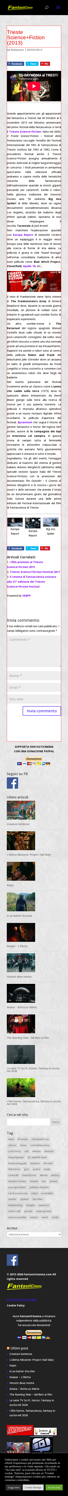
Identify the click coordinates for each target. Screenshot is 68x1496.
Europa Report (23, 235)
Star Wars (37, 1199)
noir (44, 1181)
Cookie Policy (16, 1305)
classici (12, 1145)
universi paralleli (17, 1217)
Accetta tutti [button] (54, 1487)
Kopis (10, 885)
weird (45, 1217)
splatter (24, 1199)
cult (27, 1151)
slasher (12, 1199)
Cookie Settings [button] (33, 1487)
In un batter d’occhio (19, 915)
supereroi (44, 1205)
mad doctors (29, 1175)
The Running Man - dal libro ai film (28, 1038)
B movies (23, 1139)
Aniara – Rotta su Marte (22, 1007)
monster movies (17, 1181)
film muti (48, 1163)
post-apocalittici (17, 1187)
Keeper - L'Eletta (17, 946)
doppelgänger (16, 1157)
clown (23, 1145)
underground (43, 1211)
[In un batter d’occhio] (34, 902)
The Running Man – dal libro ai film (30, 1394)
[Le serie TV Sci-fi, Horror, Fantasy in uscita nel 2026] (34, 1055)
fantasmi (35, 1163)
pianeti (53, 1181)
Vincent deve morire (19, 976)
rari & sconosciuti (17, 1193)
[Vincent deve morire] (34, 963)
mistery (55, 1175)
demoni (36, 1151)
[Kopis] (34, 872)
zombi (55, 1217)
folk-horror (14, 1169)
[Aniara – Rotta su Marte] (34, 994)
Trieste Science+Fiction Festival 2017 (35, 572)
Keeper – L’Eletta (20, 1377)
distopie (48, 1151)
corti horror (14, 1151)
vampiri (34, 1217)
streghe (30, 1205)
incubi (47, 1169)
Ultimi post (19, 1348)
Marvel (43, 1175)
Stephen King (15, 1205)
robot (34, 1193)
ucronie (28, 1211)
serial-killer (47, 1193)
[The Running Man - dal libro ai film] (34, 1024)
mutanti (34, 1181)
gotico (36, 1169)
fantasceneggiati (17, 1163)
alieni (11, 1139)
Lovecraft (13, 1175)
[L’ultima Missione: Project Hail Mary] (34, 841)
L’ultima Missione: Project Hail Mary (29, 854)
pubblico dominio (39, 1187)
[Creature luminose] (34, 811)
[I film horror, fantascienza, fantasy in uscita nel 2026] (34, 1088)
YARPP (26, 595)
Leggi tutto (13, 1487)
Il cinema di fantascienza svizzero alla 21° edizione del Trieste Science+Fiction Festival (31, 581)
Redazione (17, 49)
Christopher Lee (40, 1139)
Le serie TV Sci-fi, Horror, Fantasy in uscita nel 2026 (33, 1069)
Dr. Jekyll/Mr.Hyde (37, 1157)
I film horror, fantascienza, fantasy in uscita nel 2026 (34, 1103)
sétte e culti (14, 1211)
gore (26, 1169)
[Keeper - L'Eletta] (34, 933)
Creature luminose (18, 824)
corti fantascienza (39, 1145)
